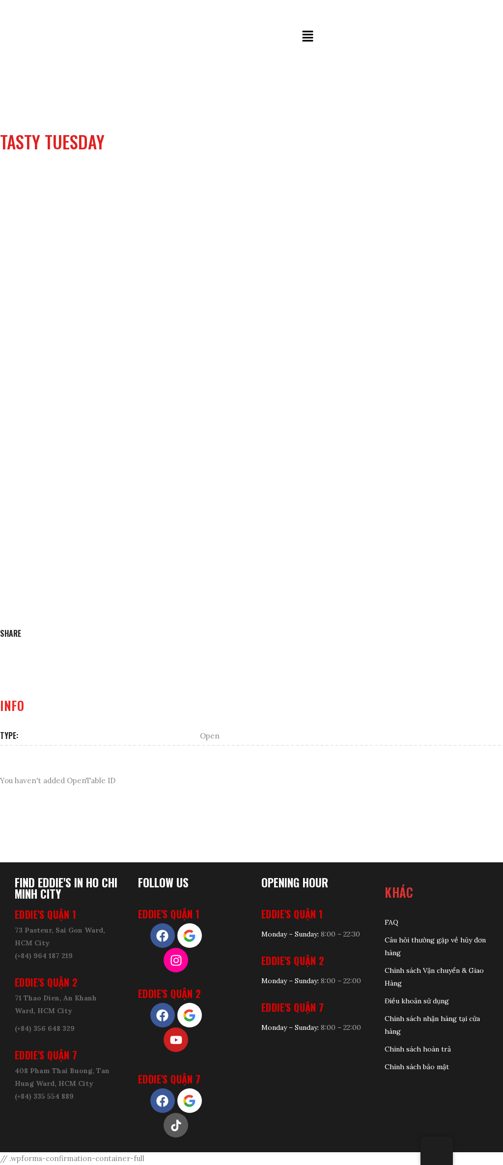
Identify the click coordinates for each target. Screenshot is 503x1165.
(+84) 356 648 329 (45, 1028)
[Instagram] (176, 960)
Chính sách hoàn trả (418, 1049)
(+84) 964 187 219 (44, 955)
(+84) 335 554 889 (44, 1096)
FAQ (391, 922)
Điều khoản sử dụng (417, 1000)
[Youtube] (176, 1039)
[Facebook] (162, 935)
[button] (308, 36)
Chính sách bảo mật (417, 1066)
